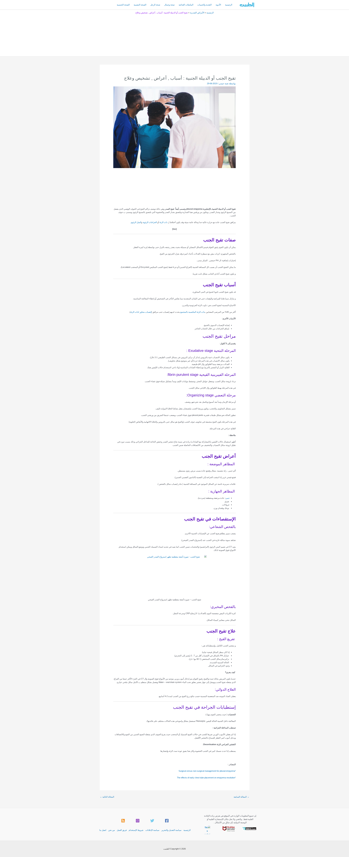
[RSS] (123, 820)
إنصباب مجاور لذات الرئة (140, 312)
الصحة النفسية (140, 5)
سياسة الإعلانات (152, 830)
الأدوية (218, 5)
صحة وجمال (169, 5)
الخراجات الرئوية (150, 222)
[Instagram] (137, 820)
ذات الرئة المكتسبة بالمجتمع (192, 312)
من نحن (111, 830)
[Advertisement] (174, 34)
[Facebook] (166, 820)
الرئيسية (228, 5)
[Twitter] (152, 820)
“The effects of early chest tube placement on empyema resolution (206, 777)
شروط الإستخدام (136, 830)
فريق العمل (122, 830)
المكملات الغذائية (186, 5)
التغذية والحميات (204, 5)
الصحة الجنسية (123, 5)
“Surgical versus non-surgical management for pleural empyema (207, 771)
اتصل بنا (102, 830)
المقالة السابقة (241, 797)
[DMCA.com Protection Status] (249, 828)
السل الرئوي (136, 222)
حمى (227, 498)
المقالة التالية (107, 797)
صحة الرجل (155, 5)
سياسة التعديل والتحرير (171, 830)
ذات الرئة (163, 222)
